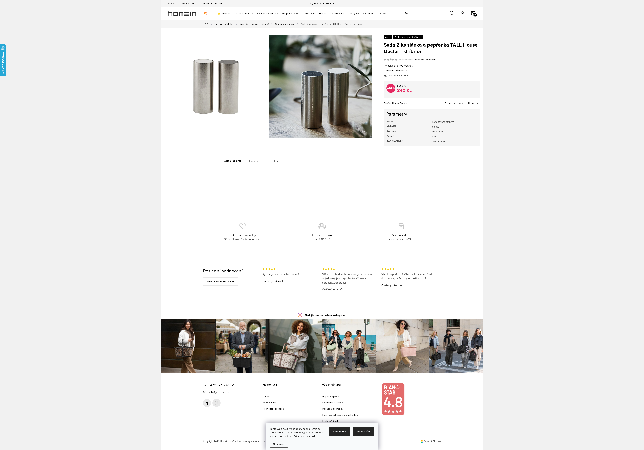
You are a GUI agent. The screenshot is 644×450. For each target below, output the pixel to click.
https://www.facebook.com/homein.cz (207, 403)
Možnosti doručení (398, 75)
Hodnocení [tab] (255, 161)
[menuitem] (209, 13)
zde (314, 436)
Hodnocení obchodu (212, 3)
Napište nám (188, 3)
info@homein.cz (220, 392)
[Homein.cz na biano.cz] (393, 399)
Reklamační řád (330, 421)
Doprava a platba (330, 396)
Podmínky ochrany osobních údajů (340, 414)
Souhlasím (363, 431)
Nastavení (279, 444)
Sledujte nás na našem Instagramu (325, 315)
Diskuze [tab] (275, 161)
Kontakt (171, 3)
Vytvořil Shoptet (432, 441)
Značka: (395, 103)
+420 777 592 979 (221, 385)
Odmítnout (339, 431)
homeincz (216, 403)
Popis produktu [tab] (232, 161)
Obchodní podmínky (332, 408)
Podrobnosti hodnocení (425, 59)
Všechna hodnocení (220, 281)
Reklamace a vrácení (332, 402)
